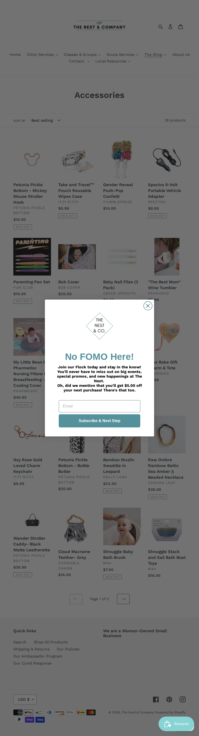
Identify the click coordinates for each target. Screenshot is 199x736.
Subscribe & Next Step (99, 421)
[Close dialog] (148, 306)
